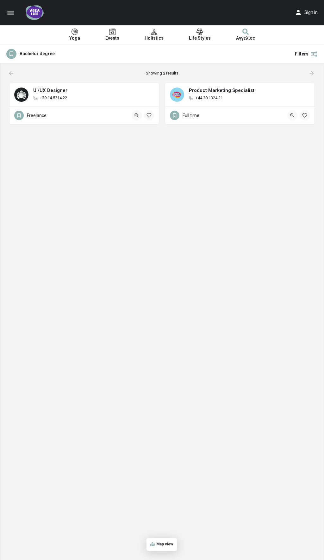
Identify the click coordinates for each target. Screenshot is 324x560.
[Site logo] (35, 13)
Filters (301, 53)
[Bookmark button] (149, 115)
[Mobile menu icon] (10, 13)
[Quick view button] (137, 115)
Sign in (311, 12)
